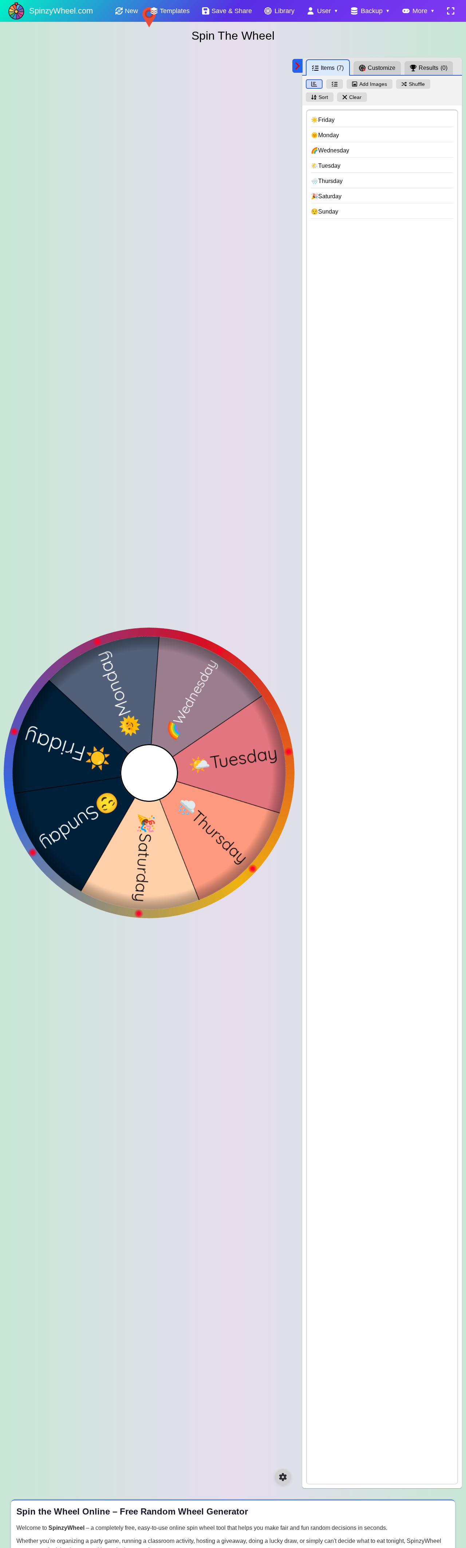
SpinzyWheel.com (61, 10)
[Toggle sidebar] (297, 66)
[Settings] (283, 1477)
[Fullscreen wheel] (451, 11)
